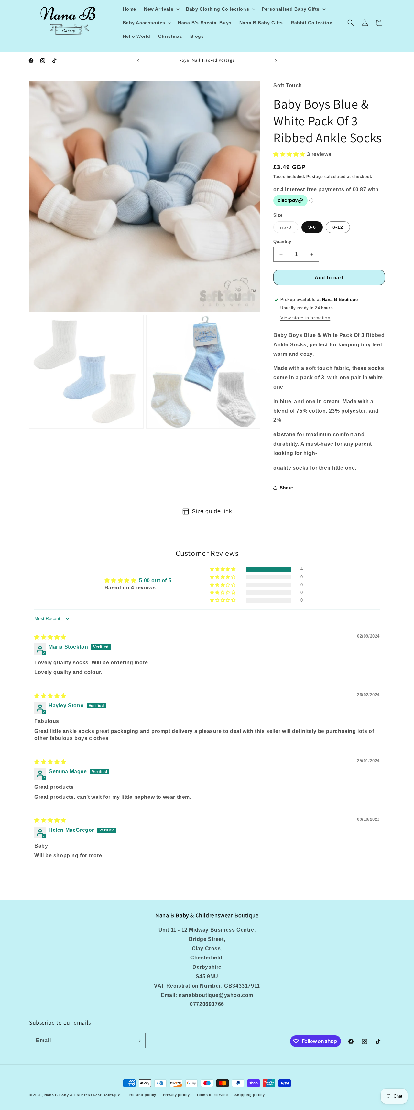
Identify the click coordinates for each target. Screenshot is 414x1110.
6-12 (337, 227)
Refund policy (142, 1095)
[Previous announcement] (138, 61)
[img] (50, 637)
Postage (314, 176)
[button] (161, 9)
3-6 (312, 227)
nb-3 (289, 228)
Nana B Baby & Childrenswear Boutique (82, 1095)
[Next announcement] (276, 61)
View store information (305, 317)
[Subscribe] (138, 1040)
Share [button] (286, 487)
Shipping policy (249, 1095)
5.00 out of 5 (155, 580)
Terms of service (212, 1095)
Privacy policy (176, 1095)
